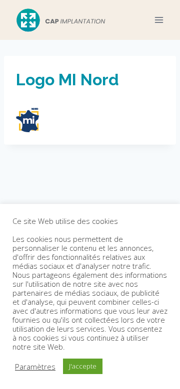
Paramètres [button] (35, 366)
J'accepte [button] (82, 366)
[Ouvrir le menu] (159, 19)
